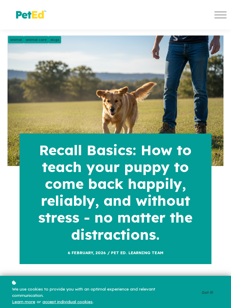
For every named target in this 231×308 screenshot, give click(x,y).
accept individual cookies (67, 301)
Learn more (23, 301)
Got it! (207, 292)
